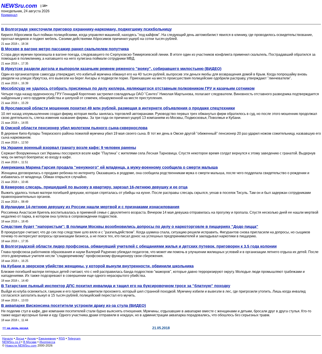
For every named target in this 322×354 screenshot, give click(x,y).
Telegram (74, 338)
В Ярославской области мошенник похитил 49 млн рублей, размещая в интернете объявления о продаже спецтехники (118, 108)
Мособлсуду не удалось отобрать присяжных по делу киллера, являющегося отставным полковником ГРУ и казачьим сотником (128, 88)
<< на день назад (15, 328)
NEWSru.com (19, 5)
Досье (20, 338)
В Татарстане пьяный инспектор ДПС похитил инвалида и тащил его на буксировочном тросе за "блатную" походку (115, 286)
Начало (7, 338)
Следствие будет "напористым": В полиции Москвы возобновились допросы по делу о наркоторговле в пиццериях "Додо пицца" (129, 226)
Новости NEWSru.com (21, 345)
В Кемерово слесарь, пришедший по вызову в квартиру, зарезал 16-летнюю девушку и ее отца (94, 187)
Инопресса (47, 342)
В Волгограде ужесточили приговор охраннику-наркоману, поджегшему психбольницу (86, 29)
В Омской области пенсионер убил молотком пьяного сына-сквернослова (74, 128)
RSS (62, 338)
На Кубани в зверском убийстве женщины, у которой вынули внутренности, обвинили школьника (97, 266)
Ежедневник (47, 338)
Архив (31, 338)
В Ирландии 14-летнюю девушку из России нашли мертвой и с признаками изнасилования (90, 207)
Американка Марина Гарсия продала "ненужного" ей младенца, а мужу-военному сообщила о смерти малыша (109, 167)
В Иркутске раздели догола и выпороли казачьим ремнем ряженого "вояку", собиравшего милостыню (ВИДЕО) (111, 68)
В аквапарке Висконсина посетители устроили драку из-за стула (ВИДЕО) (73, 305)
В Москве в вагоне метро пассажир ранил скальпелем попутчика (65, 49)
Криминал (9, 15)
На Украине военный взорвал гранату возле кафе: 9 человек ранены (68, 147)
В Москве (30, 342)
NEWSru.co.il (11, 342)
